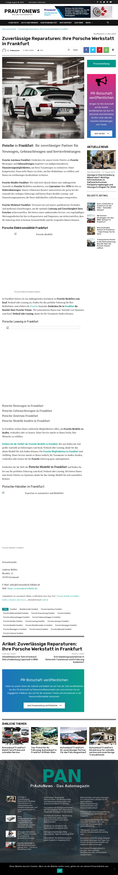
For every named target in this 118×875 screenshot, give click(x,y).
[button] (108, 23)
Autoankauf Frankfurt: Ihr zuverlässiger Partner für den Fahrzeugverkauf (73, 750)
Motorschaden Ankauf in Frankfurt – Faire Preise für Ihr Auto (106, 231)
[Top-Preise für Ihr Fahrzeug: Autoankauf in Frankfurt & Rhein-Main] (44, 736)
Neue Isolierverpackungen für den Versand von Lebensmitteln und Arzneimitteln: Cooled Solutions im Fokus (27, 822)
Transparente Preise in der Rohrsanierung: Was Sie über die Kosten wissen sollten (106, 244)
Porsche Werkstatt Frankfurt (61, 629)
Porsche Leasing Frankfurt (35, 621)
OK (59, 871)
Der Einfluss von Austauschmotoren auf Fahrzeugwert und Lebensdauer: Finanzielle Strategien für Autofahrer (58, 810)
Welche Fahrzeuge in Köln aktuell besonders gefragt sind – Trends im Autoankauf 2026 (27, 846)
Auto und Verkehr (9, 29)
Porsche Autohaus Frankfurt (51, 609)
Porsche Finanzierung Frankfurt (43, 613)
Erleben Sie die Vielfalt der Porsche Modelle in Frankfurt (30, 443)
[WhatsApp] (106, 50)
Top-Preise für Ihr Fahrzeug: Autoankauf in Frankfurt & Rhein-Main (44, 750)
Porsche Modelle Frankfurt (13, 625)
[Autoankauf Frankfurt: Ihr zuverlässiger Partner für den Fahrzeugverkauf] (73, 736)
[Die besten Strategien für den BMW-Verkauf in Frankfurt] (91, 219)
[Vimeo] (107, 2)
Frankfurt (69, 306)
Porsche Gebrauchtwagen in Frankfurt (46, 617)
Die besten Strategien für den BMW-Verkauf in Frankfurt (105, 219)
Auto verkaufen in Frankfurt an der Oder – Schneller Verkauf (105, 207)
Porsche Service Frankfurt (38, 629)
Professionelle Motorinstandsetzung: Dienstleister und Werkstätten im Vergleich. (95, 814)
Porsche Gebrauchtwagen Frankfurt (16, 617)
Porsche (34, 306)
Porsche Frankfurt (64, 613)
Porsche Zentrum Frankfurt (13, 633)
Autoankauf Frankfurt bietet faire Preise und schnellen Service (13, 750)
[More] (113, 50)
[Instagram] (100, 2)
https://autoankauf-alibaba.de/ (23, 588)
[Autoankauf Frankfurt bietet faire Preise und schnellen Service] (15, 736)
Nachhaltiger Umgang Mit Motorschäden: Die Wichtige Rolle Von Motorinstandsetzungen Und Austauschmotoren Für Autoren (57, 801)
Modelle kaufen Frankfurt (29, 609)
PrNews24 (14, 50)
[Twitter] (104, 2)
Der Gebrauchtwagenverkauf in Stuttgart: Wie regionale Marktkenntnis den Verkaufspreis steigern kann (93, 851)
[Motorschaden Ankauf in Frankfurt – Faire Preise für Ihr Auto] (91, 231)
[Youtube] (110, 2)
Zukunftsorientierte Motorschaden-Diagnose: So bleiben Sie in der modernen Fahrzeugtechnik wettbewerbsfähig (94, 823)
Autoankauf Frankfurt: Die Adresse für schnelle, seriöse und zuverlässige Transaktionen (101, 751)
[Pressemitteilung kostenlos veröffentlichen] (77, 12)
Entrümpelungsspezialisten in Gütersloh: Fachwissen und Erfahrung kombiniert (64, 659)
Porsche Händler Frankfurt (13, 621)
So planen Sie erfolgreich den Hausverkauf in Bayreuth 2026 (56, 827)
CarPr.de (45, 600)
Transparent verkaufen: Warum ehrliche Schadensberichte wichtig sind (94, 832)
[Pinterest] (99, 50)
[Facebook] (97, 2)
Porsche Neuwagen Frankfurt (66, 625)
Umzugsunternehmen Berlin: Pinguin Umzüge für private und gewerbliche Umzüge (27, 835)
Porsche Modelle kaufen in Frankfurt (39, 625)
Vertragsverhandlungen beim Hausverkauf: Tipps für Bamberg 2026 (59, 833)
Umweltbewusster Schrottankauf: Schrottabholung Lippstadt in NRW (20, 658)
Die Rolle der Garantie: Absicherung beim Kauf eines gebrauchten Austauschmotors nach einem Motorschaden (58, 819)
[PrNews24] (4, 50)
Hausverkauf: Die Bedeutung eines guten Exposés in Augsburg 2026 (58, 839)
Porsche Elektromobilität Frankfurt (15, 613)
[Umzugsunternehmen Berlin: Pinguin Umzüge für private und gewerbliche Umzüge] (11, 834)
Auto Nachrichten (94, 172)
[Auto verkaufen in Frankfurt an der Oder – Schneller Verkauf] (91, 207)
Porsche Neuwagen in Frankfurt (15, 629)
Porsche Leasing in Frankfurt (58, 621)
